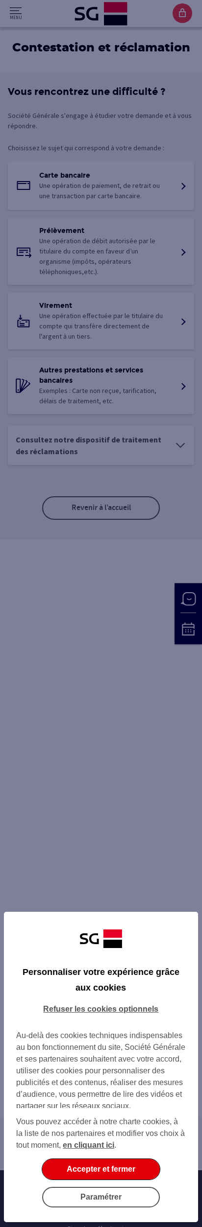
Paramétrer (101, 1197)
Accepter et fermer (101, 1169)
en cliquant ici (88, 1145)
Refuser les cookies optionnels (100, 1009)
